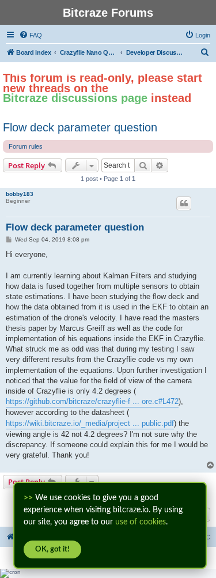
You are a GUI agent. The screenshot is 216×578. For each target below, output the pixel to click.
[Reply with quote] (183, 203)
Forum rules (26, 146)
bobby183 (19, 194)
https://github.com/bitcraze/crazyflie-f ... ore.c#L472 (92, 401)
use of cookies (140, 522)
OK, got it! (52, 549)
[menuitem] (30, 35)
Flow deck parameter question (80, 127)
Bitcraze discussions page (75, 98)
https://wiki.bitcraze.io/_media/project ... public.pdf (90, 423)
